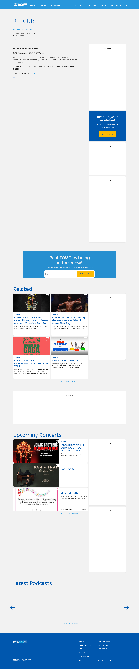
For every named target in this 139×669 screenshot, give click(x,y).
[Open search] (125, 5)
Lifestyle (55, 5)
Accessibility (83, 652)
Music (68, 5)
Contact (82, 660)
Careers (82, 641)
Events (92, 5)
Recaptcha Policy (104, 641)
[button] (12, 607)
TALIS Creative (22, 660)
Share (16, 39)
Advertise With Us (85, 645)
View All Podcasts (69, 623)
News (103, 5)
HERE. (33, 73)
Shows (43, 5)
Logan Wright (20, 36)
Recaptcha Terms (103, 645)
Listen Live (107, 134)
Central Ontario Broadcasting (24, 659)
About (81, 649)
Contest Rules (84, 656)
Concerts (27, 30)
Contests (80, 5)
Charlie (16, 334)
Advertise (116, 5)
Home (32, 5)
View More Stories (69, 381)
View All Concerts (69, 514)
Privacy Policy (103, 649)
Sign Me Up (85, 274)
